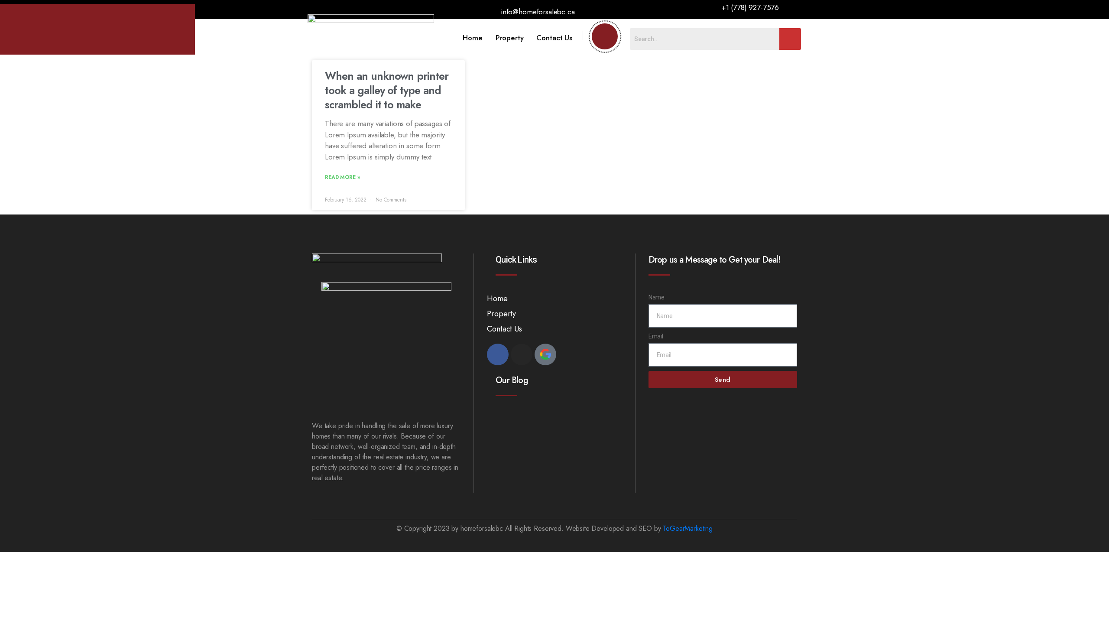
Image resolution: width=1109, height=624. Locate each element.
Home (472, 37)
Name (657, 297)
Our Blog (512, 380)
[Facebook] (498, 354)
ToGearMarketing (688, 528)
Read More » (342, 177)
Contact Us (554, 37)
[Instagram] (521, 354)
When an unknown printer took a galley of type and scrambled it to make (386, 90)
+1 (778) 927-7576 (750, 7)
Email (656, 336)
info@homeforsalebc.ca (538, 11)
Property (510, 37)
